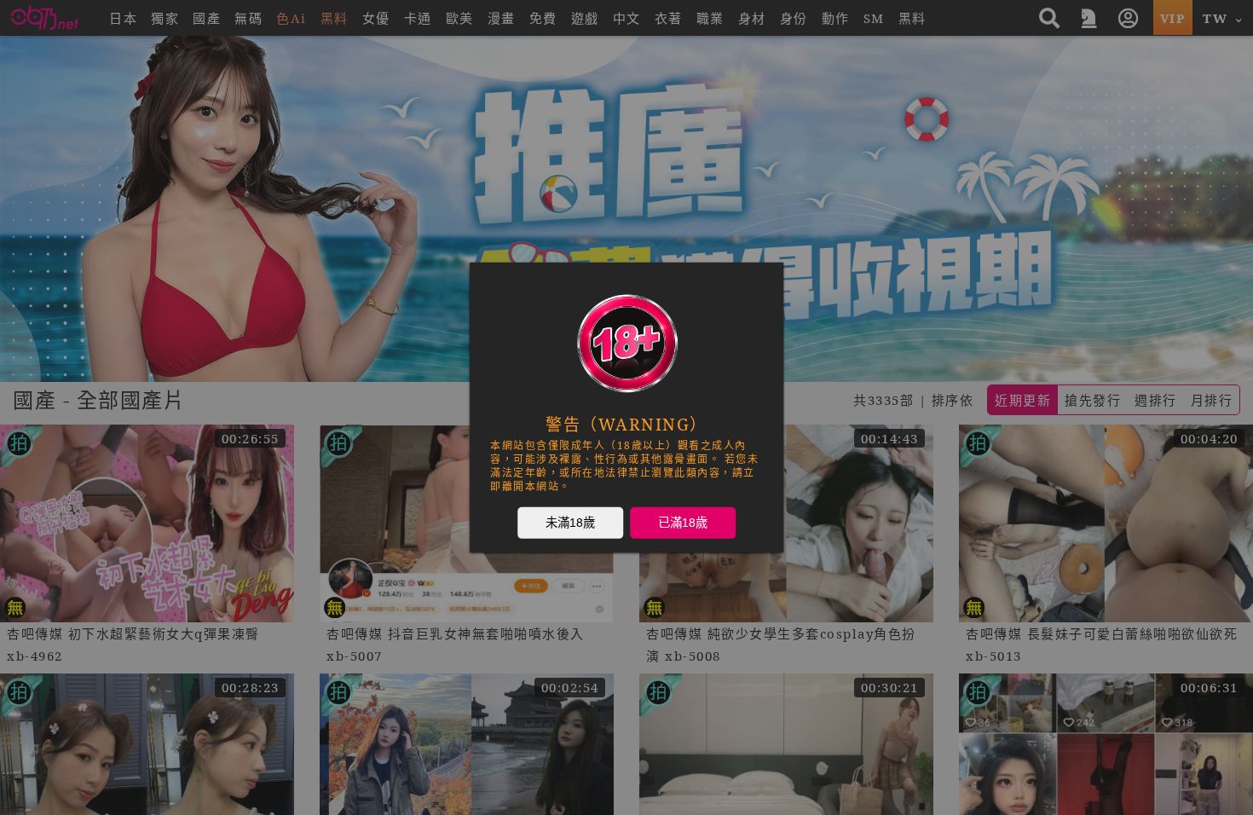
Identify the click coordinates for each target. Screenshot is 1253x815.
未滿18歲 (570, 522)
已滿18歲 (682, 522)
